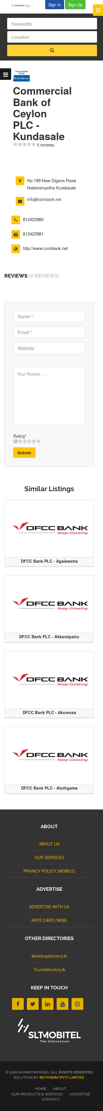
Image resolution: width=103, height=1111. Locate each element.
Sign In (54, 4)
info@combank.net (44, 199)
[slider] (24, 144)
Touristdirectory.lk (49, 969)
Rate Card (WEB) (49, 920)
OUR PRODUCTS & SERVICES (37, 1094)
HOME (40, 1088)
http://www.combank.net (45, 248)
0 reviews (45, 145)
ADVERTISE (80, 1094)
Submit (24, 452)
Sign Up (75, 4)
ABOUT (59, 1088)
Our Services (49, 857)
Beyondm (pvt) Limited (61, 1077)
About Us (49, 844)
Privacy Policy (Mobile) (49, 871)
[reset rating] (15, 441)
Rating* (19, 436)
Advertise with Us (49, 906)
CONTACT (51, 1099)
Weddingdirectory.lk (49, 956)
